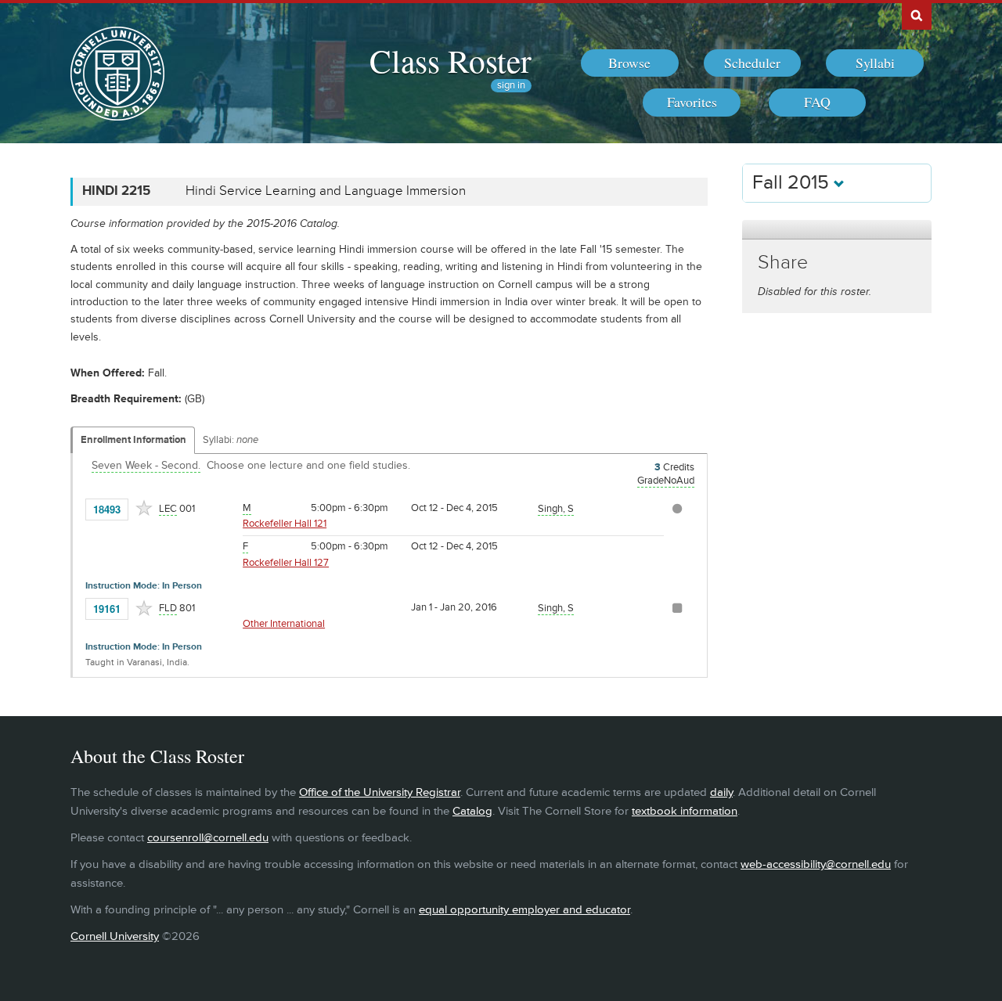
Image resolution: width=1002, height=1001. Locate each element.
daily (721, 792)
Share (783, 262)
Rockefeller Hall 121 (284, 523)
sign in (511, 86)
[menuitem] (630, 63)
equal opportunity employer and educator (524, 909)
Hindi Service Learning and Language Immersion (326, 191)
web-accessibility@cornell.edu (816, 864)
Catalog (472, 811)
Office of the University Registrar (379, 792)
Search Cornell (917, 15)
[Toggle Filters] (837, 229)
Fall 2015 (793, 183)
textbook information (684, 811)
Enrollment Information (133, 440)
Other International (284, 624)
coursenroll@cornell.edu (208, 837)
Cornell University (114, 936)
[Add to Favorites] (144, 508)
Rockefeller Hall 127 (286, 562)
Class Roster (450, 60)
